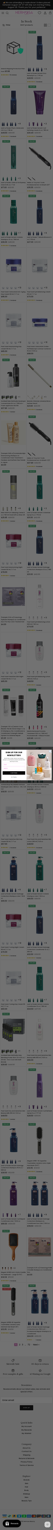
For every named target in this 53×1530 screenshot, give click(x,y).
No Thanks (14, 777)
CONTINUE (13, 773)
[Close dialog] (50, 751)
